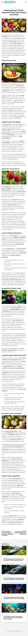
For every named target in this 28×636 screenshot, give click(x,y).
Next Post (20, 532)
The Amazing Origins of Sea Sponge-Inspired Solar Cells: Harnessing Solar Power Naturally (13, 618)
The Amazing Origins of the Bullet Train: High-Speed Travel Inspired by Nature (14, 559)
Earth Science (6, 557)
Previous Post (8, 533)
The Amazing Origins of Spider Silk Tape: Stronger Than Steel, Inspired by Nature (14, 578)
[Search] (25, 2)
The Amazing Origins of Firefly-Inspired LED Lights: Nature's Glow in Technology (14, 598)
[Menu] (2, 2)
